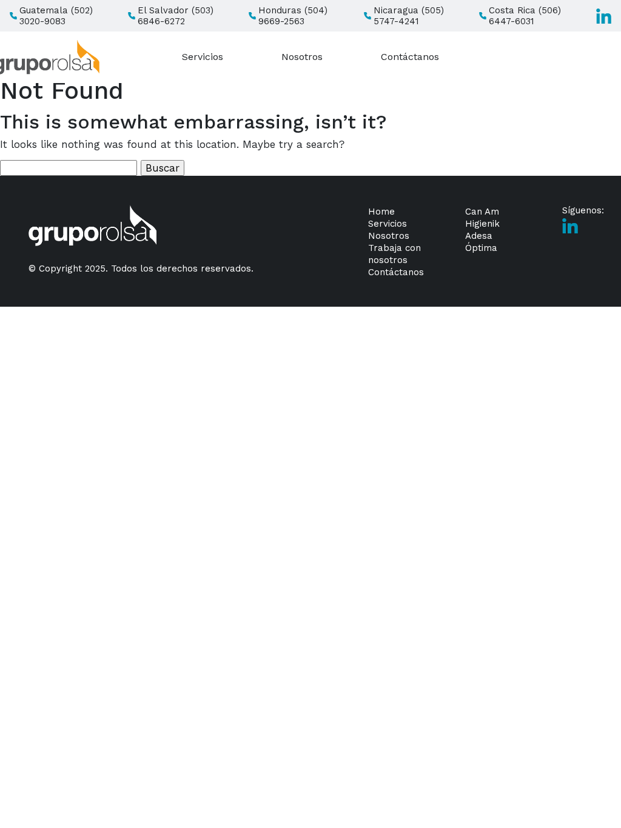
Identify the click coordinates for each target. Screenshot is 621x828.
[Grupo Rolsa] (92, 225)
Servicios (202, 56)
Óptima (481, 247)
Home (381, 211)
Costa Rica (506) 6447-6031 (525, 16)
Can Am (482, 211)
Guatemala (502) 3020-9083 (56, 16)
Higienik (482, 223)
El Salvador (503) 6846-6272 (175, 16)
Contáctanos (410, 56)
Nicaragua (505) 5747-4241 (409, 16)
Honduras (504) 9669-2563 (292, 16)
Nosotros (302, 56)
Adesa (478, 235)
